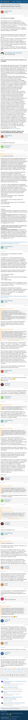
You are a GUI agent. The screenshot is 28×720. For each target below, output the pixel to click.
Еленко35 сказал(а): (5, 606)
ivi (5, 598)
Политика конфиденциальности (16, 713)
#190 (26, 425)
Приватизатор (8, 11)
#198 (26, 624)
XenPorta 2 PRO (3, 718)
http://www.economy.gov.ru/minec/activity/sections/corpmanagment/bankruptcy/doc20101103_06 (14, 242)
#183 (26, 140)
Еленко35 (6, 566)
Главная (7, 714)
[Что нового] (24, 1)
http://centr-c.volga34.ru (14, 128)
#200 (26, 657)
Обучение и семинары (7, 695)
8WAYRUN (14, 718)
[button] (1, 1)
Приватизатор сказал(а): (6, 154)
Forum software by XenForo (10, 716)
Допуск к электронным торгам (10, 687)
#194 (26, 537)
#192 (26, 504)
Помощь (3, 714)
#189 (26, 401)
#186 (26, 305)
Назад (9, 669)
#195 (26, 571)
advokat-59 (7, 383)
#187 (26, 375)
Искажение (7, 620)
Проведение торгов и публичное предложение (13, 689)
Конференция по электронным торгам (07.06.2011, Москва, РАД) (12, 697)
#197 (26, 602)
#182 (26, 57)
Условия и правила (5, 713)
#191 (26, 482)
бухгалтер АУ (7, 145)
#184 (26, 150)
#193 (26, 527)
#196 (26, 588)
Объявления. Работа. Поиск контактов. (11, 685)
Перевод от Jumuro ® (4, 717)
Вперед (18, 669)
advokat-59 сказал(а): (5, 404)
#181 (26, 15)
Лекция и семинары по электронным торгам (14, 702)
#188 (26, 388)
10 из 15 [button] (13, 669)
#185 (26, 251)
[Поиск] (26, 1)
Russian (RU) (4, 711)
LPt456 (6, 583)
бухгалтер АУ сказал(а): (6, 428)
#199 (26, 647)
